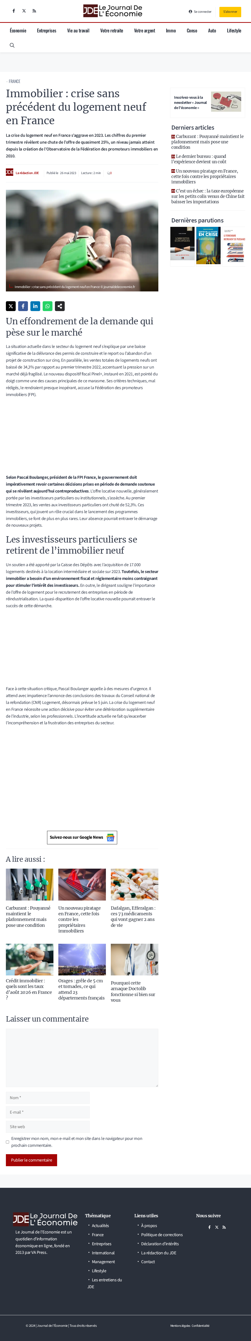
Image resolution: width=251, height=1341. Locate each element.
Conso (192, 30)
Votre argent (144, 30)
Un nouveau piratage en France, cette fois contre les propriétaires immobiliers (204, 176)
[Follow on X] (24, 11)
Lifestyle (234, 30)
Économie (18, 30)
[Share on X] (11, 306)
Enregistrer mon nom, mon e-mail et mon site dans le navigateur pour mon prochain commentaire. (76, 1142)
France (14, 81)
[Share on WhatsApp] (47, 306)
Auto (212, 30)
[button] (12, 45)
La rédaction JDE (27, 173)
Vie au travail (78, 30)
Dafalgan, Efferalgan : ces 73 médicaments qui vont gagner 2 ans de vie (133, 916)
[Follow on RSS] (34, 11)
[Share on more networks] (60, 306)
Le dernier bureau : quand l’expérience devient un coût (198, 159)
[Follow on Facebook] (14, 11)
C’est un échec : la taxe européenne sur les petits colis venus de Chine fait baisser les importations (208, 196)
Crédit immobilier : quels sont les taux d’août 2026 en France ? (29, 989)
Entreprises (46, 30)
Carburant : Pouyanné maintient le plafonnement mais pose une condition (28, 916)
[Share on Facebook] (23, 306)
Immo (171, 30)
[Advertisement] (82, 437)
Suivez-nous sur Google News (76, 837)
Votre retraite (111, 30)
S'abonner (230, 11)
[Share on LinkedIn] (35, 306)
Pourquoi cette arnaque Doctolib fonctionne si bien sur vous (133, 991)
